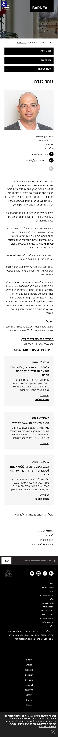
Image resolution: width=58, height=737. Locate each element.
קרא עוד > (44, 395)
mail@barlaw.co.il (23, 638)
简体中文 (29, 690)
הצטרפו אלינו (48, 622)
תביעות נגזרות (39, 240)
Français (29, 669)
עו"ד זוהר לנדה (42, 427)
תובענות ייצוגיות (23, 240)
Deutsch (29, 674)
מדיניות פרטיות (47, 603)
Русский (29, 680)
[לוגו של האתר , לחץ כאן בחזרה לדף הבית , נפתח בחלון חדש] (32, 573)
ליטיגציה (50, 535)
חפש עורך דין (46, 51)
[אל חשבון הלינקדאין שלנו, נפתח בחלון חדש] (51, 168)
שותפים (33, 42)
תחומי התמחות (47, 587)
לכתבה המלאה (42, 399)
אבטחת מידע (48, 606)
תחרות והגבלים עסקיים (43, 544)
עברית (29, 659)
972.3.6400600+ (15, 635)
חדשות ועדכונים (47, 595)
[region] (29, 43)
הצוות (43, 42)
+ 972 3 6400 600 (40, 154)
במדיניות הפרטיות (47, 726)
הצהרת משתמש (47, 610)
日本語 (29, 695)
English (29, 664)
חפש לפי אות (46, 60)
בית (52, 42)
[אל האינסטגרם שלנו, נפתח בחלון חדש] (38, 573)
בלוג (52, 599)
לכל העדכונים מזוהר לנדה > (34, 514)
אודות (51, 583)
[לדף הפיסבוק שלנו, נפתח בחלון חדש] (45, 573)
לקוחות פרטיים (47, 540)
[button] (4, 4)
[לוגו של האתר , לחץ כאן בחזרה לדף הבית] (42, 6)
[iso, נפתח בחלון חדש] (8, 576)
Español (29, 685)
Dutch (29, 700)
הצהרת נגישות (47, 614)
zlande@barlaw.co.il (36, 160)
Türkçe (29, 705)
